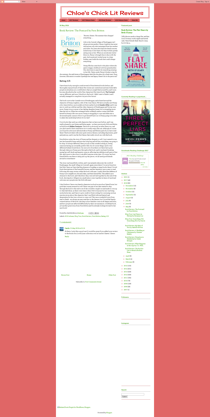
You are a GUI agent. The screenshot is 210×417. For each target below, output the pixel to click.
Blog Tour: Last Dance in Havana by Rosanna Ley (134, 215)
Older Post (112, 275)
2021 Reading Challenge (135, 155)
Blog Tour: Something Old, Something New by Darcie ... (135, 221)
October (129, 192)
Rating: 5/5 (105, 216)
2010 (126, 281)
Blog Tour (78, 216)
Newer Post (65, 275)
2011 (126, 278)
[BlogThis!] (92, 213)
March (128, 259)
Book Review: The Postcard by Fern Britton (134, 210)
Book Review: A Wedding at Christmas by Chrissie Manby (134, 232)
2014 (126, 269)
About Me (135, 20)
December (129, 186)
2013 (126, 272)
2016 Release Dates (121, 20)
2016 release (69, 216)
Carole (67, 228)
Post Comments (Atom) (93, 282)
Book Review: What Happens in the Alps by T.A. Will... (135, 244)
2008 (126, 286)
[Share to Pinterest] (98, 213)
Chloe (130, 159)
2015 (126, 266)
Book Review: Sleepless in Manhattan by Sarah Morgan (134, 239)
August (128, 198)
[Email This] (89, 213)
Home (63, 20)
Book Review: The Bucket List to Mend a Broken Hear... (134, 250)
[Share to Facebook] (96, 213)
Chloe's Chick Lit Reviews (105, 13)
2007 (126, 290)
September (130, 195)
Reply (67, 236)
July (127, 200)
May (127, 207)
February (129, 262)
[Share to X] (94, 213)
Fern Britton (96, 216)
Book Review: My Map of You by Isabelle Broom (134, 226)
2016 (126, 183)
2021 (126, 177)
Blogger (109, 412)
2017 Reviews (73, 20)
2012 (126, 275)
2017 (126, 180)
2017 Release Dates (88, 20)
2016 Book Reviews (105, 20)
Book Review (86, 216)
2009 (126, 284)
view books (145, 167)
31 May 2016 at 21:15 (77, 228)
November (130, 189)
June (127, 203)
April (128, 256)
